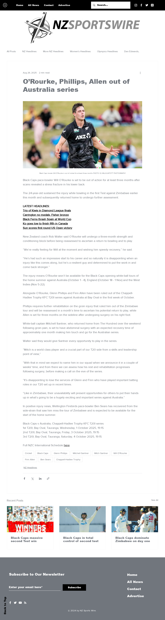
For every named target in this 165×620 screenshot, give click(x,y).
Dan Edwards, (131, 51)
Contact (134, 589)
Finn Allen (30, 459)
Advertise (135, 596)
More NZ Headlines (53, 51)
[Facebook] (141, 5)
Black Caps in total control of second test (80, 539)
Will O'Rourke (120, 453)
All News (135, 582)
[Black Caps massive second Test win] (30, 519)
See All (154, 500)
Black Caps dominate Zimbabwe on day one (132, 539)
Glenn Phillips (60, 453)
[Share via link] (48, 478)
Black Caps (42, 453)
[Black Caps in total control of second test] (82, 519)
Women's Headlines (80, 51)
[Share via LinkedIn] (40, 478)
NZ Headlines (29, 51)
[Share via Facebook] (24, 478)
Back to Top (5, 605)
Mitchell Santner (81, 453)
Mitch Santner (101, 453)
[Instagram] (136, 5)
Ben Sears (45, 459)
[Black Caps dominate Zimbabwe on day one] (135, 519)
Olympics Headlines (107, 51)
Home (132, 575)
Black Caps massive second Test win (27, 539)
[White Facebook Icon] (10, 603)
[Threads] (152, 5)
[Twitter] (147, 5)
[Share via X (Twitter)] (32, 478)
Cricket (28, 453)
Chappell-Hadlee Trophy (68, 459)
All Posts (11, 51)
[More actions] (140, 73)
